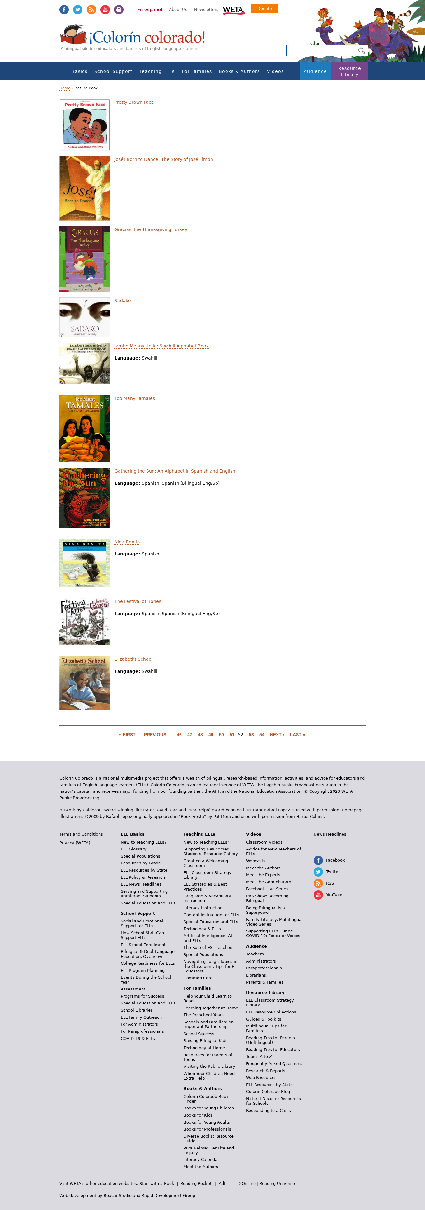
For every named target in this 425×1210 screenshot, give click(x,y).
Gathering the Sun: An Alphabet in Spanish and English (174, 471)
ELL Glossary (134, 849)
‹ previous (153, 734)
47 (189, 734)
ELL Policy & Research (143, 877)
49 (210, 734)
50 (221, 734)
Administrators (261, 961)
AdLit (224, 1183)
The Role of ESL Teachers (209, 947)
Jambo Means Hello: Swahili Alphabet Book (161, 345)
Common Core (198, 978)
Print (119, 9)
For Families (197, 71)
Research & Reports (265, 1070)
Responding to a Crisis (268, 1110)
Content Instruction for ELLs (211, 915)
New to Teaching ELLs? (143, 842)
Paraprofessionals (264, 968)
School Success (199, 1033)
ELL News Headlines (141, 884)
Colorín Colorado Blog (268, 1091)
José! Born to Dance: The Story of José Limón (163, 159)
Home (64, 88)
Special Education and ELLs (148, 903)
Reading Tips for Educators (273, 1049)
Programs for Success (142, 996)
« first (127, 734)
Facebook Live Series (267, 888)
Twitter (77, 9)
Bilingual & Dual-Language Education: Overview (148, 953)
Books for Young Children (209, 1108)
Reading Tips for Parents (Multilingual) (270, 1040)
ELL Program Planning (143, 970)
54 (261, 734)
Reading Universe (277, 1183)
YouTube (105, 9)
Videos (275, 71)
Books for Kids (198, 1115)
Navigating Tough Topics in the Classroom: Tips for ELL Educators (211, 966)
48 (200, 734)
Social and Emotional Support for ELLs (142, 923)
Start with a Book (156, 1183)
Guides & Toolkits (263, 1019)
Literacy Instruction (203, 907)
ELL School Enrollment (143, 944)
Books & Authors (239, 71)
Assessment (133, 989)
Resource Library (349, 71)
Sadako (122, 300)
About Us (178, 9)
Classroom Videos (264, 842)
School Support (113, 71)
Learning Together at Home (211, 1008)
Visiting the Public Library (209, 1066)
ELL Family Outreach (141, 1017)
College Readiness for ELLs (148, 963)
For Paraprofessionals (142, 1031)
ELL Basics (74, 71)
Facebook (64, 9)
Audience (315, 71)
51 (232, 734)
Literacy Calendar (201, 1159)
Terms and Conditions (81, 834)
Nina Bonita (127, 541)
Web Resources (261, 1077)
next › (277, 734)
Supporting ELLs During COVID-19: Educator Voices (273, 933)
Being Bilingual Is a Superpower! (265, 910)
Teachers (255, 954)
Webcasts (255, 861)
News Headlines (330, 834)
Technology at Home (204, 1047)
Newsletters (206, 9)
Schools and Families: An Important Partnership (209, 1024)
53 (251, 734)
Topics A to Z (259, 1056)
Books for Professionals (207, 1129)
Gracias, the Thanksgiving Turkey (150, 229)
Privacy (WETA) (74, 843)
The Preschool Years (204, 1015)
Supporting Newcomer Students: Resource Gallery (211, 851)
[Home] (136, 40)
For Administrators (139, 1024)
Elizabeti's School (133, 659)
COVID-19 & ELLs (138, 1038)
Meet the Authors (201, 1166)
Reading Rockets (197, 1183)
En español (149, 9)
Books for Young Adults (207, 1122)
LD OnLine (245, 1183)
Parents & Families (264, 982)
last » (297, 734)
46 (179, 734)
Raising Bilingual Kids (205, 1040)
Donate (264, 8)
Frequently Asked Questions (274, 1063)
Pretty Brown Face (134, 102)
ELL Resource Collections (271, 1012)
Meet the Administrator (269, 882)
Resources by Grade (141, 863)
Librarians (256, 975)
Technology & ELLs (202, 929)
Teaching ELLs (157, 71)
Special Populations (140, 856)
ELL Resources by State (144, 870)
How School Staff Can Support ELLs (142, 935)
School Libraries (137, 1010)
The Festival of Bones (137, 601)
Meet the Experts (263, 874)
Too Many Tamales (134, 398)
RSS (91, 9)
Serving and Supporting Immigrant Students (144, 893)
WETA (234, 10)
